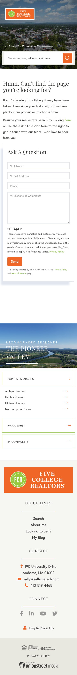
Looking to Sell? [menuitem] (38, 531)
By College (15, 426)
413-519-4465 (41, 585)
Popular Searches (20, 379)
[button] (67, 58)
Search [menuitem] (38, 518)
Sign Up (47, 627)
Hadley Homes (14, 397)
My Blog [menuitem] (38, 537)
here (67, 120)
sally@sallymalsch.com (41, 579)
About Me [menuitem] (38, 524)
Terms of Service (18, 273)
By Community (17, 442)
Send (14, 261)
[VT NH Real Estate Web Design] (38, 665)
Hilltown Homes (15, 403)
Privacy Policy (56, 251)
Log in (34, 627)
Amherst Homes (15, 391)
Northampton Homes (18, 409)
